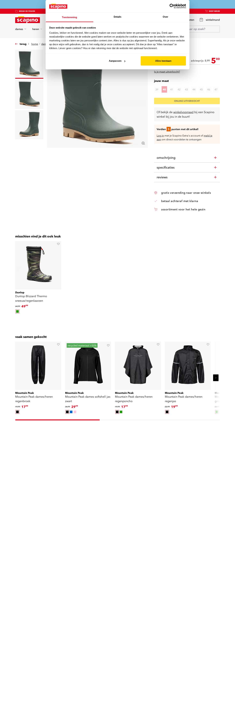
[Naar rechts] (216, 377)
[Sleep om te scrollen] (117, 319)
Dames (45, 43)
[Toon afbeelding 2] (29, 94)
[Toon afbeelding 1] (29, 64)
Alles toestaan (163, 60)
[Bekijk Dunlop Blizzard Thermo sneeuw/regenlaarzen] (38, 264)
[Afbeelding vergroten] (143, 143)
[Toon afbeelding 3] (29, 124)
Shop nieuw (214, 11)
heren (35, 29)
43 (186, 89)
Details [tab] (117, 16)
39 (156, 89)
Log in (160, 135)
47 (216, 89)
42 (179, 89)
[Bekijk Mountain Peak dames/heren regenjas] (187, 364)
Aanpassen (115, 60)
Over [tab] (165, 16)
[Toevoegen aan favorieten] (58, 244)
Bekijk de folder (27, 11)
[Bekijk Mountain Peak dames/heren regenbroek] (38, 364)
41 (171, 89)
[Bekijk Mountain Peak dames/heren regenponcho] (138, 364)
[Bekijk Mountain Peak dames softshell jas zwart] (88, 364)
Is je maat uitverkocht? (167, 71)
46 (208, 89)
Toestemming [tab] (69, 17)
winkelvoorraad (183, 112)
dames (19, 29)
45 (201, 89)
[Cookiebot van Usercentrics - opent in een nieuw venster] (172, 6)
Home (34, 43)
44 (193, 89)
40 (164, 89)
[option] (17, 311)
